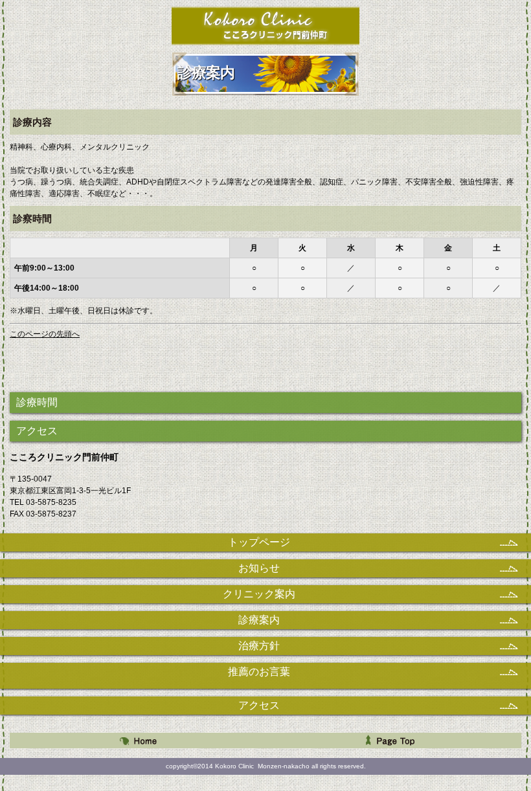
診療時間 (37, 402)
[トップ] (393, 740)
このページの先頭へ (45, 334)
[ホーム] (138, 740)
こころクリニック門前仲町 (266, 25)
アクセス (37, 430)
